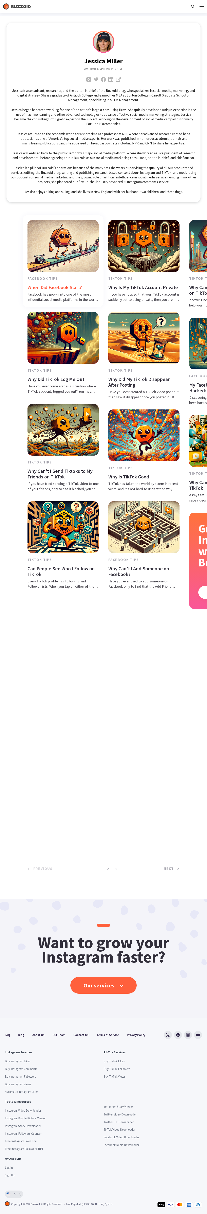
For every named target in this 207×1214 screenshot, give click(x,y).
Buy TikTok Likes (114, 1061)
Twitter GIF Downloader (119, 1122)
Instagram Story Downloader (23, 1126)
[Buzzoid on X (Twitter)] (168, 1035)
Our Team (59, 1035)
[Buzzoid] (17, 6)
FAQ (7, 1035)
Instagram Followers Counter (23, 1134)
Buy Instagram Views (18, 1084)
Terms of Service (108, 1035)
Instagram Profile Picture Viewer (25, 1118)
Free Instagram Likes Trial (21, 1141)
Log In (9, 1167)
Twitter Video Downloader (120, 1114)
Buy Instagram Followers (20, 1076)
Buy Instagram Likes (18, 1061)
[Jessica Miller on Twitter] (96, 79)
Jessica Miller (103, 61)
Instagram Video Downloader (23, 1110)
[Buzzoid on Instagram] (188, 1035)
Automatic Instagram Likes (21, 1092)
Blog (21, 1035)
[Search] (193, 6)
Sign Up (10, 1175)
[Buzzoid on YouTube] (198, 1035)
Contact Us (81, 1035)
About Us (38, 1035)
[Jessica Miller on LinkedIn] (110, 79)
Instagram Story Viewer (118, 1107)
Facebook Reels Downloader (121, 1145)
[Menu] (202, 6)
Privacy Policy (136, 1035)
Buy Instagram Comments (21, 1069)
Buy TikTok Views (115, 1076)
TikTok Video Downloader (119, 1129)
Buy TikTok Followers (117, 1069)
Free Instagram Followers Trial (24, 1149)
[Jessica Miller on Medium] (118, 79)
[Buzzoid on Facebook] (178, 1035)
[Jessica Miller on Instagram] (88, 79)
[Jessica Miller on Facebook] (103, 79)
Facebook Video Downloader (121, 1137)
